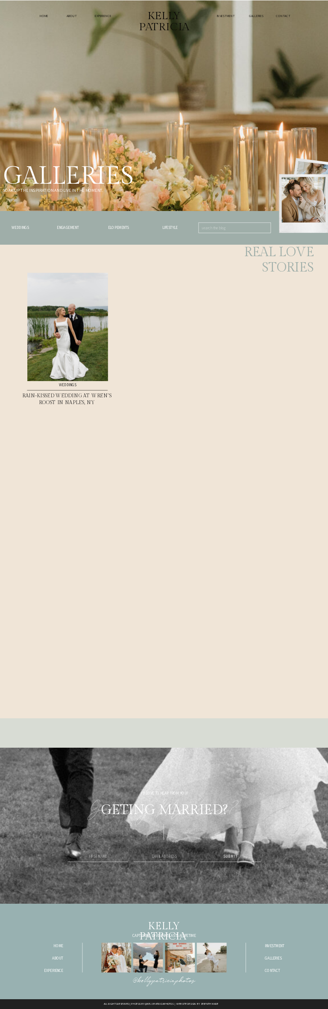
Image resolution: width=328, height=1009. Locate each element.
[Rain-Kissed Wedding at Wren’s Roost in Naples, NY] (67, 327)
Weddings (67, 384)
